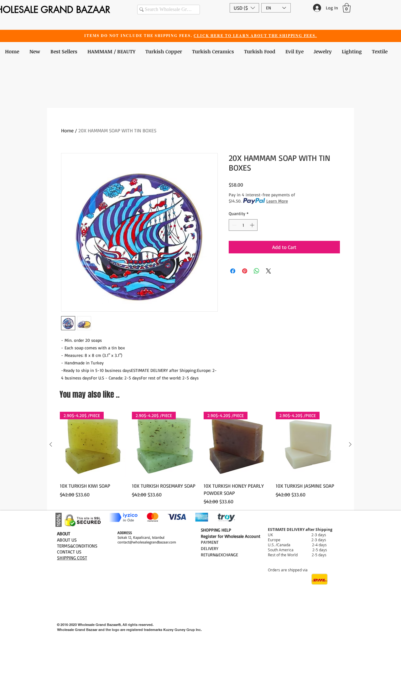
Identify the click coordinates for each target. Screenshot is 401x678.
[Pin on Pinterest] (244, 271)
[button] (244, 8)
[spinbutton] (243, 225)
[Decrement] (233, 225)
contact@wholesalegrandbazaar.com (146, 542)
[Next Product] (350, 444)
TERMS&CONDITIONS (77, 546)
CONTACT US (69, 552)
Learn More (277, 201)
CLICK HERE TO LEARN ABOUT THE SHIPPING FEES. (255, 35)
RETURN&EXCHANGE (219, 554)
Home (67, 130)
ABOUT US (67, 540)
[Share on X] (268, 271)
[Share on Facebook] (233, 271)
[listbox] (244, 8)
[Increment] (253, 225)
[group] (200, 458)
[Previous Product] (51, 444)
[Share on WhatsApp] (256, 271)
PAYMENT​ (210, 542)
